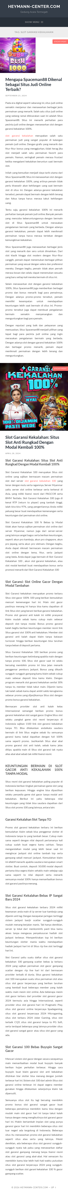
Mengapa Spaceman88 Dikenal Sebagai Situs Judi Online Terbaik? (33, 84)
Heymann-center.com (34, 6)
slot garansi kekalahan (19, 135)
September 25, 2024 (16, 95)
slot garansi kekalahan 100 (40, 480)
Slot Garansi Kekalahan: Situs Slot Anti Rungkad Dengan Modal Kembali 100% (32, 442)
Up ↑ (53, 1187)
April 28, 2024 (13, 453)
